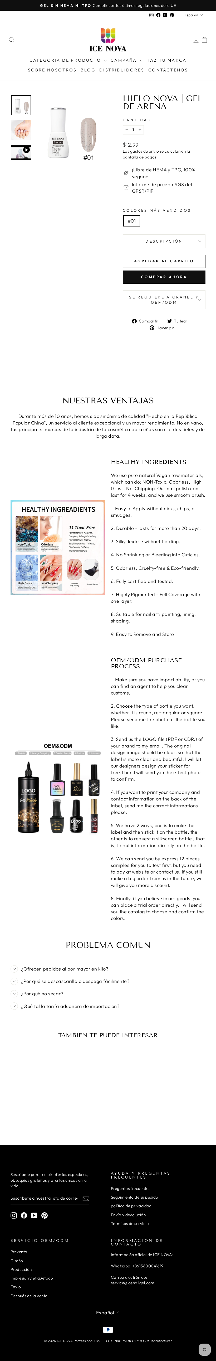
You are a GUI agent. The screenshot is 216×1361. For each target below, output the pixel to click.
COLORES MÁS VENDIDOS (157, 210)
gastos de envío (144, 151)
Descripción (164, 241)
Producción (21, 1269)
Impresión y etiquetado (32, 1278)
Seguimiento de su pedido (134, 1197)
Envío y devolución (128, 1214)
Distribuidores (121, 70)
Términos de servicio (130, 1223)
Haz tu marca (166, 60)
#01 (132, 221)
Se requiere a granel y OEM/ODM (164, 300)
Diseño (17, 1260)
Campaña (125, 60)
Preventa (19, 1251)
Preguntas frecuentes (130, 1188)
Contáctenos (168, 70)
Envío (16, 1286)
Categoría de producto (66, 60)
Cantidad (137, 120)
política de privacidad (131, 1205)
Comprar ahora (164, 276)
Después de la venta (29, 1295)
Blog (88, 70)
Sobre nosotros (52, 70)
